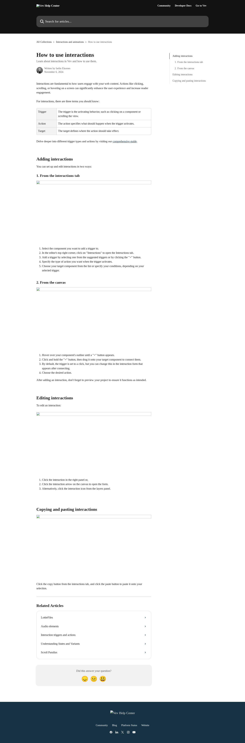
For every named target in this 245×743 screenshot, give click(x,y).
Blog (114, 725)
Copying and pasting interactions (189, 80)
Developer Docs (183, 5)
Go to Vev (201, 5)
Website (145, 725)
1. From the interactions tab (189, 62)
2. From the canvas (184, 68)
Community (164, 5)
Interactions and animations (70, 42)
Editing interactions (182, 74)
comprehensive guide (125, 141)
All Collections (44, 42)
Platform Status (129, 725)
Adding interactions (182, 56)
